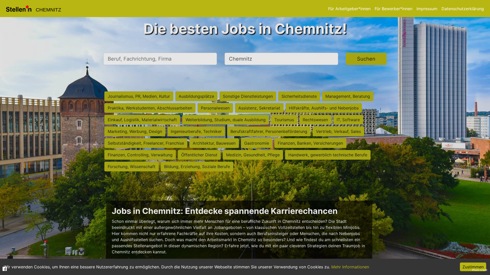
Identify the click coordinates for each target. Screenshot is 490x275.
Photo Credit (479, 269)
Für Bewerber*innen (393, 8)
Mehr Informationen (350, 266)
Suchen (366, 59)
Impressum (426, 8)
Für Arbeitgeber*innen (349, 8)
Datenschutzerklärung (463, 8)
